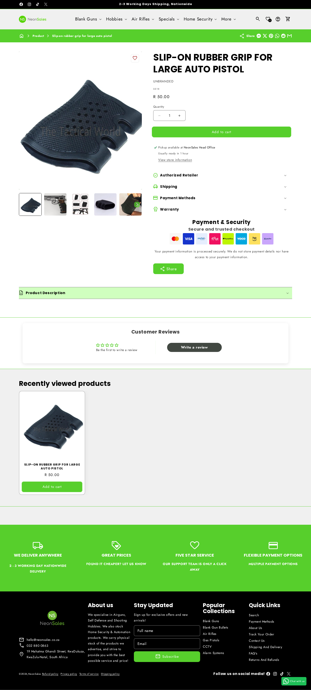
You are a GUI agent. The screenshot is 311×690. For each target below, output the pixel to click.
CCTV (207, 646)
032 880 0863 (37, 645)
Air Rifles (210, 633)
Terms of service (89, 674)
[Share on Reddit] (283, 36)
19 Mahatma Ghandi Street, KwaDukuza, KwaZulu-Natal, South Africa (56, 654)
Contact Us (257, 640)
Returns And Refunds (264, 659)
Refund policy (50, 674)
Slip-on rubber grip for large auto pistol (82, 36)
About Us (255, 628)
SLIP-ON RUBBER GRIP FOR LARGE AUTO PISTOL (52, 467)
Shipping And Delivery (265, 647)
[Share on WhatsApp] (277, 36)
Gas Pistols (211, 640)
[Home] (21, 36)
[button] (87, 19)
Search (254, 615)
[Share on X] (265, 36)
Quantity (158, 106)
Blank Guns (211, 621)
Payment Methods (261, 621)
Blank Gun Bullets (215, 627)
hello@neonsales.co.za (43, 639)
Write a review (194, 347)
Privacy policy (69, 674)
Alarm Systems (213, 653)
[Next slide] (137, 204)
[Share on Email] (289, 36)
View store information (175, 160)
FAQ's (253, 653)
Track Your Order (261, 634)
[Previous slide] (24, 204)
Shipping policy (110, 674)
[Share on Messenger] (258, 36)
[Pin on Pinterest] (271, 36)
